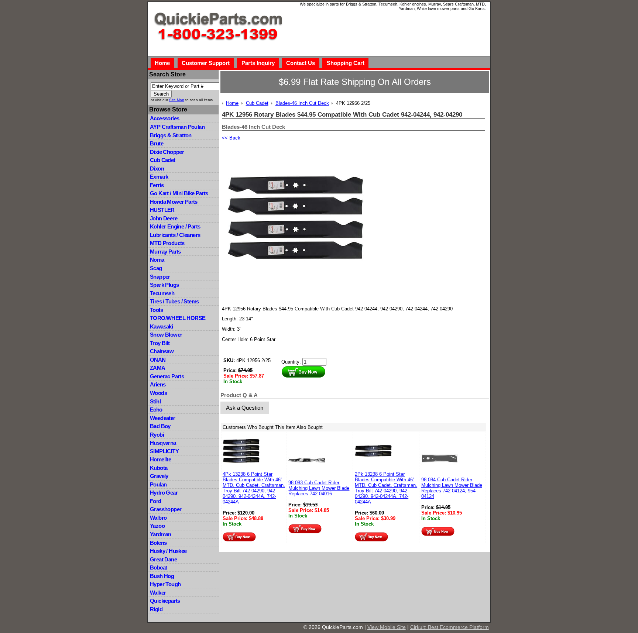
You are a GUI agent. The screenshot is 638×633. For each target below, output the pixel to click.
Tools (156, 310)
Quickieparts (165, 601)
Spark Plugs (164, 285)
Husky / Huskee (168, 551)
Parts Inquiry (258, 63)
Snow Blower (166, 334)
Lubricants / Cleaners (175, 235)
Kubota (158, 468)
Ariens (157, 384)
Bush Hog (162, 576)
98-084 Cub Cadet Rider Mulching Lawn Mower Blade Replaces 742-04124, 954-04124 (451, 488)
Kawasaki (161, 326)
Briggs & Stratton (171, 135)
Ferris (157, 185)
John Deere (163, 218)
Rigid (156, 609)
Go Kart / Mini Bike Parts (179, 193)
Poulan (158, 484)
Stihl (155, 401)
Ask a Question (244, 408)
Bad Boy (160, 426)
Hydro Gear (164, 492)
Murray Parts (165, 251)
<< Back (231, 138)
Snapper (160, 277)
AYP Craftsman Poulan (177, 127)
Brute (156, 143)
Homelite (160, 459)
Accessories (164, 118)
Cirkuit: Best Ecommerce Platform (449, 627)
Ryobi (157, 434)
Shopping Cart (345, 63)
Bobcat (158, 567)
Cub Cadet (162, 160)
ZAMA (157, 368)
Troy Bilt (160, 343)
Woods (158, 393)
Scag (156, 268)
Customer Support (206, 63)
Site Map (176, 100)
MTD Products (167, 243)
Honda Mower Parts (174, 202)
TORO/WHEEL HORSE (177, 318)
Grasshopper (165, 509)
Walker (158, 592)
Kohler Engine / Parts (175, 226)
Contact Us (300, 63)
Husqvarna (163, 443)
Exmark (159, 176)
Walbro (158, 518)
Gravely (159, 476)
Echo (156, 409)
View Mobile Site (386, 627)
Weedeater (162, 418)
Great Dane (163, 559)
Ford (155, 501)
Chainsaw (162, 351)
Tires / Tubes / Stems (174, 301)
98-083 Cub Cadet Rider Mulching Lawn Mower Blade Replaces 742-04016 (318, 488)
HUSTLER (162, 210)
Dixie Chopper (167, 152)
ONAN (158, 360)
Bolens (158, 543)
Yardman (160, 534)
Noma (157, 260)
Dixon (157, 168)
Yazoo (157, 526)
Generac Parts (167, 376)
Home (162, 63)
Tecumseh (162, 293)
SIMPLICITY (164, 451)
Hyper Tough (165, 584)
